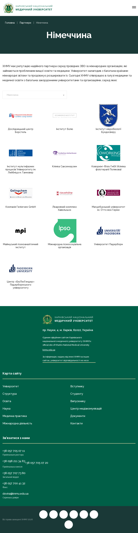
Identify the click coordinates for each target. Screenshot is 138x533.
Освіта (7, 401)
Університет (11, 386)
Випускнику (77, 401)
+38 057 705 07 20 (36, 462)
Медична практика (15, 416)
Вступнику (77, 386)
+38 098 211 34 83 (14, 461)
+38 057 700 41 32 (14, 483)
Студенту (76, 393)
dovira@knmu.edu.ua (15, 493)
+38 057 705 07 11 (14, 450)
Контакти (76, 423)
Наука (6, 408)
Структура (10, 393)
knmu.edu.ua (49, 350)
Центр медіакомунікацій (86, 408)
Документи (77, 416)
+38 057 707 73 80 (14, 473)
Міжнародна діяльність (17, 423)
